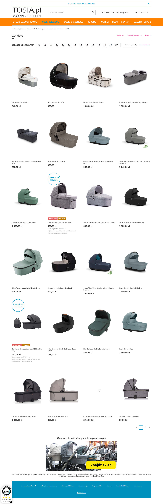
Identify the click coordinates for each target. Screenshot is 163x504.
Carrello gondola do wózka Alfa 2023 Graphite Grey (27, 350)
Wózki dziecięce (50, 22)
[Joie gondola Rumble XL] (28, 77)
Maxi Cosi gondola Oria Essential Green (96, 349)
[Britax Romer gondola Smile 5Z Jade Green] (28, 262)
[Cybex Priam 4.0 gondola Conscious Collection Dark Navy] (99, 262)
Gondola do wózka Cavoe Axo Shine (24, 416)
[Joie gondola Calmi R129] (64, 77)
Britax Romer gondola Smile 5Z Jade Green (26, 288)
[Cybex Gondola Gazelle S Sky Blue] (135, 262)
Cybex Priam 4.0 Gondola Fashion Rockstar (97, 416)
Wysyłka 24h (97, 486)
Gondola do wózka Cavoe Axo (129, 416)
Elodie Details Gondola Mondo (93, 102)
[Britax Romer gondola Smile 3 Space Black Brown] (64, 323)
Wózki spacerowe (73, 22)
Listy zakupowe (121, 13)
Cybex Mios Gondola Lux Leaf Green (24, 222)
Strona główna (26, 29)
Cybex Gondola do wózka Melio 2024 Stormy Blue (98, 162)
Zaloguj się (110, 12)
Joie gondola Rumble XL (20, 102)
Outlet (105, 22)
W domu (92, 22)
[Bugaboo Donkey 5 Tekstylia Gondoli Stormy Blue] (28, 136)
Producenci (81, 493)
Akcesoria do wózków (54, 29)
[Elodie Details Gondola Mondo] (99, 77)
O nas (109, 486)
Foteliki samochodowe (24, 22)
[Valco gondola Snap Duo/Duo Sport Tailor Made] (99, 196)
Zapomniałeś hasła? (28, 486)
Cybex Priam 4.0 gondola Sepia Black (131, 222)
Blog (115, 22)
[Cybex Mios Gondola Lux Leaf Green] (28, 196)
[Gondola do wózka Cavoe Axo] (135, 390)
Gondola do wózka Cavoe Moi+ (58, 416)
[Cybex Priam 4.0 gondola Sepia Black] (135, 196)
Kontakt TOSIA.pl (122, 486)
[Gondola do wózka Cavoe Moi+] (64, 390)
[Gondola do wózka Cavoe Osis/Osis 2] (64, 262)
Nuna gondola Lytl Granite (56, 162)
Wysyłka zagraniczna (49, 486)
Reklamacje (83, 486)
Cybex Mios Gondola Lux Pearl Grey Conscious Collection (134, 162)
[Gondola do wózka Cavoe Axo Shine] (28, 390)
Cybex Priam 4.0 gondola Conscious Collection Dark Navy (98, 289)
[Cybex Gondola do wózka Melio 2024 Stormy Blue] (99, 136)
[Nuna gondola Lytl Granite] (64, 136)
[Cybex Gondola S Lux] (135, 323)
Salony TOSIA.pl (142, 22)
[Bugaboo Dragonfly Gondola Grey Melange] (135, 77)
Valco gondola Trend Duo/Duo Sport (59, 222)
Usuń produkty (145, 45)
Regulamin (138, 486)
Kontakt (126, 22)
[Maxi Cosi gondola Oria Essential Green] (99, 323)
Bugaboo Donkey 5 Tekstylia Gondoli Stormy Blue (26, 162)
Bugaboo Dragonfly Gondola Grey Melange (133, 102)
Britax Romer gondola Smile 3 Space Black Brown (62, 350)
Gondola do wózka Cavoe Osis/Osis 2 (60, 288)
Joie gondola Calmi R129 (56, 102)
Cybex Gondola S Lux (126, 349)
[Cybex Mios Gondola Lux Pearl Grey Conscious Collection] (135, 136)
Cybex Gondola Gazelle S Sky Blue (130, 288)
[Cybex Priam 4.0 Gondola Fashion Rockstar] (99, 390)
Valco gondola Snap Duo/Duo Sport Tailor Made (99, 222)
